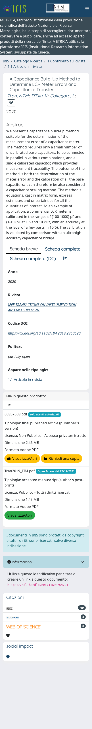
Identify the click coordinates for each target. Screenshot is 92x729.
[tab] (66, 258)
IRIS (6, 61)
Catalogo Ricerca (28, 61)
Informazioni (21, 562)
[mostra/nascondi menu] (87, 8)
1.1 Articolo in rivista (25, 66)
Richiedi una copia (63, 458)
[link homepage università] (57, 9)
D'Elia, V (39, 96)
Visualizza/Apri (23, 458)
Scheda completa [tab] (63, 249)
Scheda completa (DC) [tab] (33, 258)
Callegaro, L (62, 96)
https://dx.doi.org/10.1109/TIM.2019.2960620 (44, 333)
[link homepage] (16, 9)
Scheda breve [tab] (24, 248)
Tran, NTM (18, 96)
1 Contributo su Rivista (66, 61)
